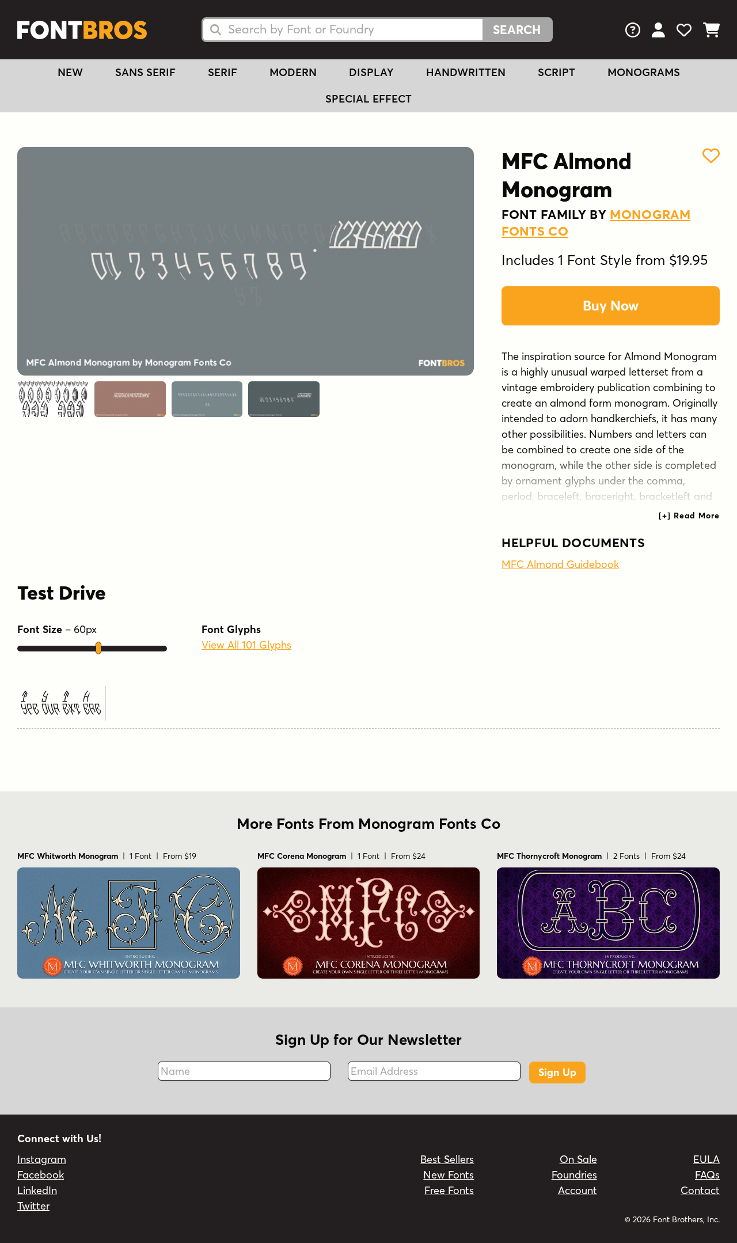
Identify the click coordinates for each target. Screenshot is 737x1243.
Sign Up (557, 1072)
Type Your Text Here (60, 702)
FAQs (707, 1174)
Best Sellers (447, 1159)
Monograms (643, 72)
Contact (700, 1190)
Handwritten (466, 72)
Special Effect (368, 98)
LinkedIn (37, 1190)
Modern (293, 72)
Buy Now (611, 305)
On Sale (578, 1159)
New (70, 72)
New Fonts (448, 1174)
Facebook (40, 1174)
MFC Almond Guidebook (560, 564)
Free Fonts (449, 1190)
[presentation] (689, 515)
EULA (706, 1159)
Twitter (33, 1205)
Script (556, 72)
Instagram (41, 1159)
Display (371, 72)
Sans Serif (145, 72)
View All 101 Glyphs (246, 644)
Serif (222, 72)
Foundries (574, 1174)
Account (577, 1190)
